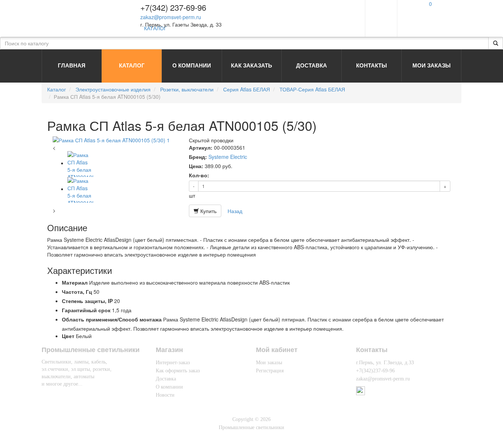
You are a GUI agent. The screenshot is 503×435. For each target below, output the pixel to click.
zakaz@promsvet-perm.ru (170, 17)
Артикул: (200, 147)
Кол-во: (199, 175)
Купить (208, 211)
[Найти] (495, 43)
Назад (235, 211)
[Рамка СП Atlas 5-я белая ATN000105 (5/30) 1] (115, 140)
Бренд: (198, 156)
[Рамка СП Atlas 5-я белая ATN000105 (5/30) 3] (80, 188)
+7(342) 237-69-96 (173, 7)
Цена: (196, 166)
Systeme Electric (227, 156)
